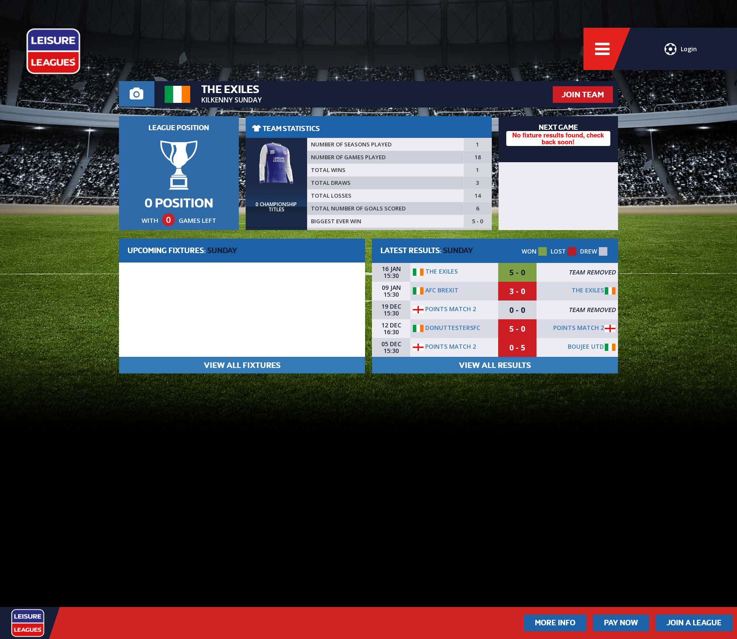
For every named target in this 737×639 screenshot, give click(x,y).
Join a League (694, 623)
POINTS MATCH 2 (450, 309)
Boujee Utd (586, 346)
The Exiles (441, 271)
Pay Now (621, 623)
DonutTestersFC (452, 328)
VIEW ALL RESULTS (495, 365)
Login (689, 49)
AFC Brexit (441, 290)
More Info (555, 623)
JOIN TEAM (583, 94)
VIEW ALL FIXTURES (242, 365)
